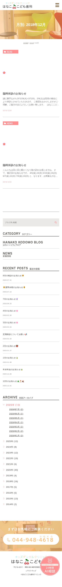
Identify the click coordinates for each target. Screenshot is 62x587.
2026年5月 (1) (16, 418)
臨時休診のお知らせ (14, 93)
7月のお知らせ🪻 (10, 299)
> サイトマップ (31, 571)
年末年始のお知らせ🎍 (13, 369)
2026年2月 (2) (16, 431)
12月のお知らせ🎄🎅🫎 (13, 381)
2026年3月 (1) (16, 427)
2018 (32, 43)
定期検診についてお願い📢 (15, 334)
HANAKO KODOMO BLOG (23, 243)
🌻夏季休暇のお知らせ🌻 (14, 287)
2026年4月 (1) (16, 422)
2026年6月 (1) (16, 414)
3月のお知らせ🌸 (10, 322)
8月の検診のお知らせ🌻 (13, 276)
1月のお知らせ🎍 (10, 358)
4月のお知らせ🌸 (10, 311)
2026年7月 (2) (16, 409)
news (10, 123)
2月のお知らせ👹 (10, 346)
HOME (25, 43)
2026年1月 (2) (16, 435)
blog (9, 52)
